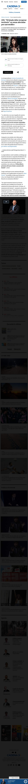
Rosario (21, 8)
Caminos (11, 1)
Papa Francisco (7, 111)
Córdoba (16, 8)
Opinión (16, 1)
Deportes (6, 1)
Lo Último (5, 8)
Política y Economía (5, 17)
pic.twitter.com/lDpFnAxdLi (9, 146)
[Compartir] (18, 72)
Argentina (10, 8)
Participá (24, 1)
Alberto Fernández (12, 98)
